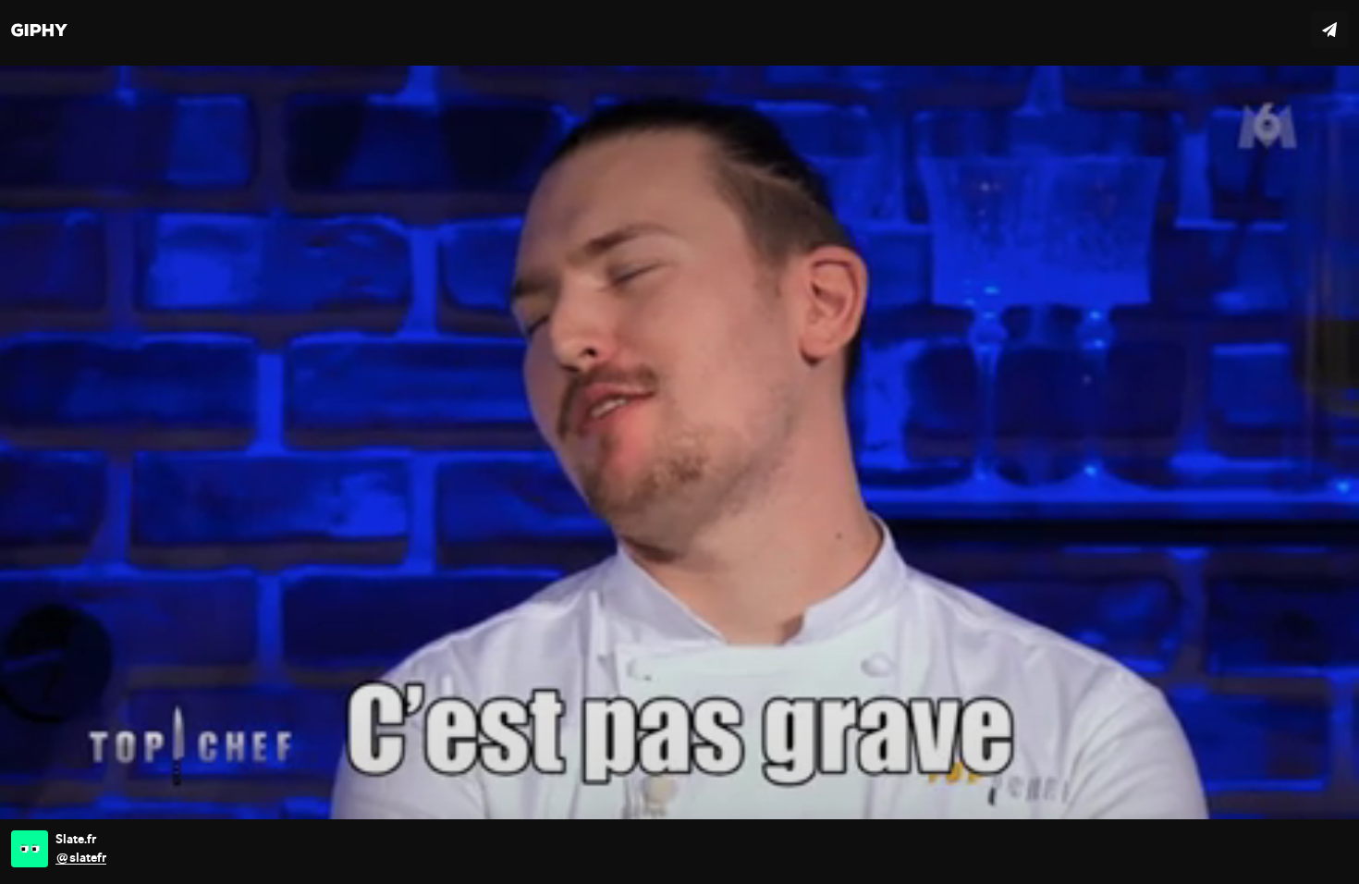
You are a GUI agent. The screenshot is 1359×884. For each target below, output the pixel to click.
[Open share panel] (1329, 29)
